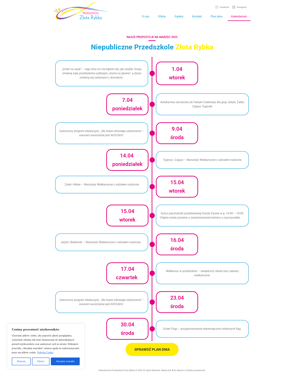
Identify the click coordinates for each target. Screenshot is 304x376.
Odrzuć (40, 361)
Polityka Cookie (45, 352)
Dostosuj (21, 361)
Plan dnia (216, 16)
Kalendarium (239, 16)
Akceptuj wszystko (65, 361)
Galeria (179, 16)
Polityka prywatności (195, 370)
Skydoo (180, 370)
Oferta (162, 16)
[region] (45, 346)
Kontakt (197, 16)
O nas (145, 16)
